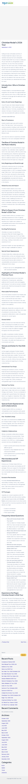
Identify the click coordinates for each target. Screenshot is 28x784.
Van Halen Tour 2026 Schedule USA (11, 671)
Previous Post (5, 642)
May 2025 (4, 730)
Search (3, 652)
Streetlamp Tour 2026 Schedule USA (11, 695)
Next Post (24, 642)
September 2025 (6, 721)
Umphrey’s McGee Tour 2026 (9, 700)
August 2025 (5, 723)
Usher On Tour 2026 (7, 685)
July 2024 (4, 742)
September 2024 (6, 737)
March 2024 (5, 752)
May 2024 (4, 747)
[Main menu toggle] (25, 3)
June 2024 (4, 744)
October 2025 (5, 718)
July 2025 (4, 725)
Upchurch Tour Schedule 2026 (9, 688)
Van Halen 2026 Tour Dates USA (10, 676)
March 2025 (5, 732)
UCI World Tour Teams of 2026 (9, 702)
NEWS (3, 768)
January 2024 (5, 756)
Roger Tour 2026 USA (7, 697)
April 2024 (4, 749)
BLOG (3, 765)
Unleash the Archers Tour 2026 (10, 693)
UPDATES (4, 772)
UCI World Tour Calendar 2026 (9, 704)
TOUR (3, 770)
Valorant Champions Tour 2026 (10, 681)
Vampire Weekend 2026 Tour (9, 678)
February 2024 (5, 754)
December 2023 (6, 759)
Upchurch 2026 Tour (7, 690)
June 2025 (4, 728)
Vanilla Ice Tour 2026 (7, 666)
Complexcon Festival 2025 (8, 662)
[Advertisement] (14, 21)
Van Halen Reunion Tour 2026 (9, 673)
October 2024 (5, 735)
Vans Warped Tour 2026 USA (9, 664)
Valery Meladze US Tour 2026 (9, 683)
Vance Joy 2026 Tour (7, 669)
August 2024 (5, 740)
